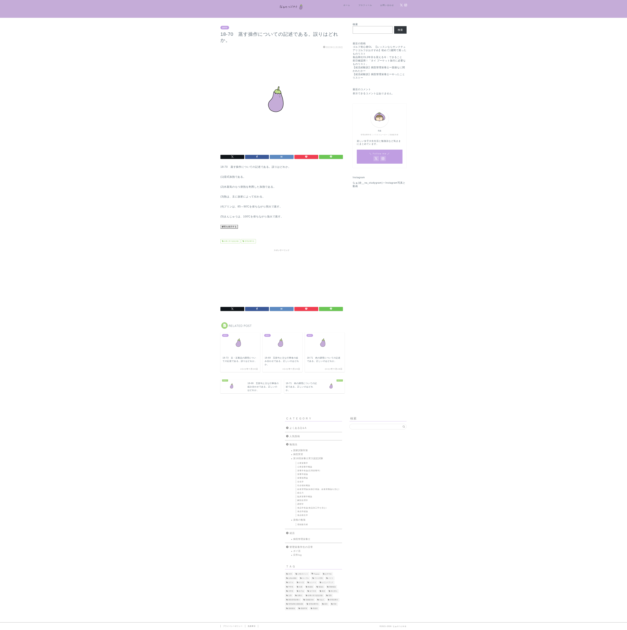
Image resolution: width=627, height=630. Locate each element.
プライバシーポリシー (233, 626)
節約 (326, 604)
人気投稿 (294, 436)
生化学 (300, 482)
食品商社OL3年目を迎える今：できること (377, 57)
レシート (313, 582)
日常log (297, 555)
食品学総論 (302, 511)
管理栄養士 (334, 600)
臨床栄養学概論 (304, 496)
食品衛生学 (302, 515)
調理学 (224, 28)
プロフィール (365, 5)
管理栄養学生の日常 (301, 547)
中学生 (290, 587)
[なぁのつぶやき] (290, 12)
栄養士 (299, 595)
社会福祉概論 (303, 485)
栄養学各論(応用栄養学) (308, 470)
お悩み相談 (292, 578)
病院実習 (298, 454)
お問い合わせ (387, 5)
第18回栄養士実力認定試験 (308, 458)
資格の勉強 (299, 520)
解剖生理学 (302, 500)
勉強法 (293, 444)
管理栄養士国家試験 (295, 604)
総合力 (300, 493)
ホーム (346, 5)
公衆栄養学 (302, 463)
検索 (355, 24)
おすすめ (328, 574)
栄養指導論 (302, 478)
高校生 (315, 608)
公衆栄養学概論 (304, 467)
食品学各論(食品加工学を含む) (312, 508)
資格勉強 (291, 608)
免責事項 (252, 626)
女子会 (301, 591)
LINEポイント (303, 574)
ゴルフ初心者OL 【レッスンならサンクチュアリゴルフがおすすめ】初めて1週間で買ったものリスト (379, 50)
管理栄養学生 (249, 241)
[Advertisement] (281, 276)
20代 (290, 574)
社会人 (321, 600)
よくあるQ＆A (297, 427)
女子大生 (313, 591)
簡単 (335, 604)
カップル (305, 578)
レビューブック (327, 582)
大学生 (290, 591)
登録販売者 (302, 524)
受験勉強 (332, 587)
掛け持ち (334, 591)
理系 (330, 595)
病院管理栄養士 (301, 539)
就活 (292, 533)
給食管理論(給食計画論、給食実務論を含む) (318, 489)
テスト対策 (318, 578)
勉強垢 (310, 587)
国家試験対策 (300, 450)
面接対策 (304, 608)
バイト (330, 578)
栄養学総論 (302, 474)
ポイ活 (297, 551)
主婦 (300, 587)
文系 (290, 595)
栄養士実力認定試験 (231, 241)
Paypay (316, 574)
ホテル (290, 582)
